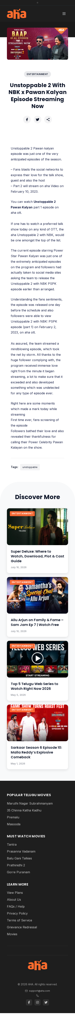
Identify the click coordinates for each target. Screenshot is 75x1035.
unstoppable (30, 467)
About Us (14, 899)
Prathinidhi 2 (16, 865)
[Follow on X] (46, 1002)
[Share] (48, 119)
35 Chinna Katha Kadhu (24, 810)
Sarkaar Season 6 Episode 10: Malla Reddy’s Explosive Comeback (36, 752)
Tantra (12, 844)
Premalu (13, 817)
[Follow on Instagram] (37, 1002)
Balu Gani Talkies (19, 858)
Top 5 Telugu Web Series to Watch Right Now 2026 (34, 686)
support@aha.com (39, 990)
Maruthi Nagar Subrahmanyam (30, 803)
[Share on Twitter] (37, 119)
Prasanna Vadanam (21, 851)
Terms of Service (19, 920)
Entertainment (37, 74)
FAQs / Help (16, 906)
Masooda (13, 824)
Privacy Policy (17, 913)
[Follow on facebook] (29, 1002)
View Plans (15, 893)
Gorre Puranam (18, 872)
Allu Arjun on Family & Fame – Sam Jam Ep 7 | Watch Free (37, 622)
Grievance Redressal (22, 927)
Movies (12, 934)
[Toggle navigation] (64, 14)
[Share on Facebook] (27, 119)
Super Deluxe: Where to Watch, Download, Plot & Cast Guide (37, 556)
